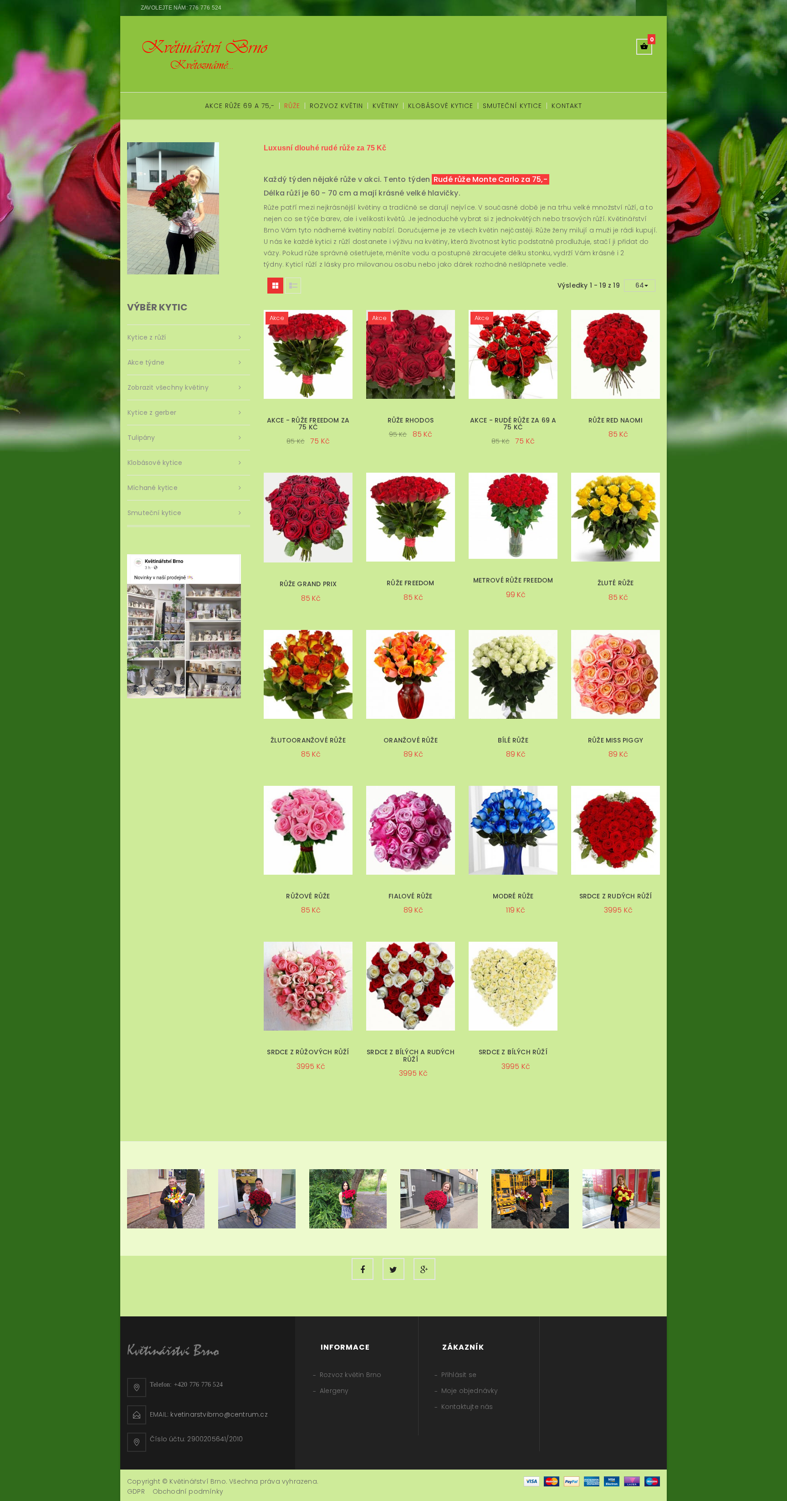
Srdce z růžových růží (308, 1052)
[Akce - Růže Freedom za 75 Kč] (308, 354)
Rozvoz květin (336, 106)
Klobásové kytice (440, 106)
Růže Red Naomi (615, 420)
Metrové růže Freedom (513, 580)
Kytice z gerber (152, 412)
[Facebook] (362, 1269)
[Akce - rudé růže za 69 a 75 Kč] (513, 354)
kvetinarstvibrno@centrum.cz (218, 1414)
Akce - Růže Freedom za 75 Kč (308, 424)
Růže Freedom (410, 583)
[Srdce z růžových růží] (308, 986)
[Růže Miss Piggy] (615, 674)
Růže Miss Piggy (615, 740)
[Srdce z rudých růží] (615, 830)
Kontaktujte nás (467, 1406)
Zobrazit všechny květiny (168, 387)
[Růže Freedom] (410, 517)
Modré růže (513, 896)
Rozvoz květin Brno (351, 1374)
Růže (292, 106)
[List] (293, 286)
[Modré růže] (513, 830)
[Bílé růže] (513, 674)
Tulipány (141, 437)
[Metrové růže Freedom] (513, 516)
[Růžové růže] (308, 830)
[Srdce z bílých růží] (513, 986)
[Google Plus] (424, 1269)
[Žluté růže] (615, 517)
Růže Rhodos (411, 420)
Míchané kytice (153, 487)
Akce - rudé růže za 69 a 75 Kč (513, 424)
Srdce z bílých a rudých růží (411, 1055)
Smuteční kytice (512, 106)
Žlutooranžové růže (308, 740)
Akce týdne (146, 362)
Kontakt (567, 106)
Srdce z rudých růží (615, 896)
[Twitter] (393, 1269)
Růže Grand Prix (308, 583)
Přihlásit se (458, 1374)
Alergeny (334, 1390)
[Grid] (275, 286)
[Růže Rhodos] (410, 354)
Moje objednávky (469, 1390)
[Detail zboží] (349, 450)
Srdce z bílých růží (513, 1052)
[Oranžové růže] (410, 674)
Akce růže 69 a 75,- (240, 106)
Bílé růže (513, 740)
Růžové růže (308, 896)
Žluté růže (616, 583)
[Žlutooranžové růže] (308, 674)
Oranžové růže (410, 740)
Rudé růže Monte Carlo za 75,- (490, 179)
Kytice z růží (147, 337)
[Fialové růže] (410, 830)
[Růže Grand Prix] (308, 517)
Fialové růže (410, 896)
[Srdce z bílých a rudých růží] (410, 986)
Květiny (386, 106)
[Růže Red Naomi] (615, 354)
